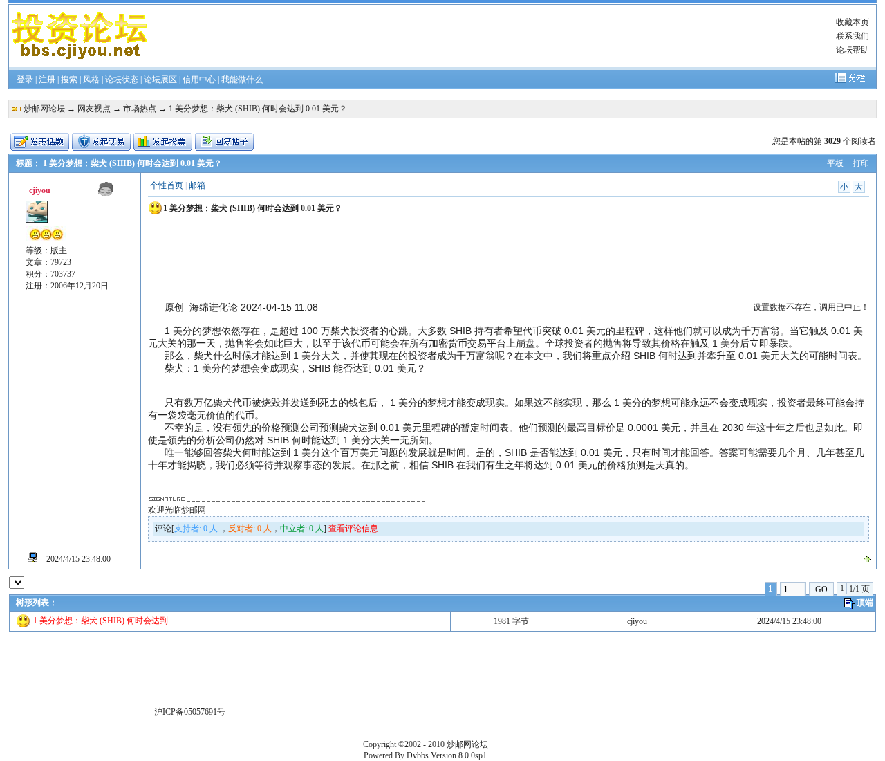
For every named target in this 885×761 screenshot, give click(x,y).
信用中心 (199, 79)
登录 (25, 79)
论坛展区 (160, 79)
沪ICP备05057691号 (189, 712)
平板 (835, 163)
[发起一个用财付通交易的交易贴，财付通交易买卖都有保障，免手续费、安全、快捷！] (101, 142)
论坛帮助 (852, 50)
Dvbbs (418, 755)
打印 (861, 163)
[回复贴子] (224, 142)
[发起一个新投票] (162, 142)
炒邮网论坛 (44, 108)
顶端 (865, 602)
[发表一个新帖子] (39, 142)
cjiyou (637, 621)
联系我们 (852, 36)
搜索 (69, 79)
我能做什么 (242, 79)
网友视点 (94, 108)
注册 (47, 79)
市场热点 (139, 108)
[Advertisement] (486, 36)
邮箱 (197, 185)
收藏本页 (852, 22)
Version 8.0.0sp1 (459, 755)
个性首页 (166, 185)
